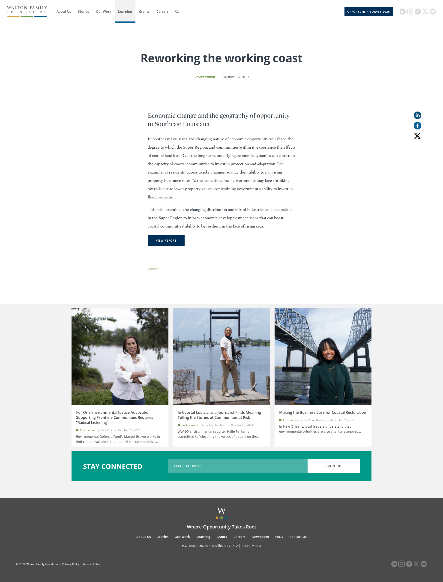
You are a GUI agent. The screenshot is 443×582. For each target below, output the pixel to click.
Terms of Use (91, 564)
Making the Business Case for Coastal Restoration (322, 412)
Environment (205, 77)
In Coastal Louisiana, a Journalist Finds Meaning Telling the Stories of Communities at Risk (219, 415)
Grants (144, 11)
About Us (64, 11)
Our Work (103, 11)
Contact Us (298, 536)
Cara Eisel (106, 430)
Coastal (153, 269)
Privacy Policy (71, 564)
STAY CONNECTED (112, 466)
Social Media (251, 545)
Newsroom (260, 536)
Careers (162, 11)
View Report (166, 241)
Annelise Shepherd (214, 425)
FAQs (279, 536)
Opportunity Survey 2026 (368, 12)
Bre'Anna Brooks (314, 420)
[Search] (177, 11)
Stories (83, 11)
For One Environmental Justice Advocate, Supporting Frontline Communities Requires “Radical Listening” (114, 417)
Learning (125, 11)
